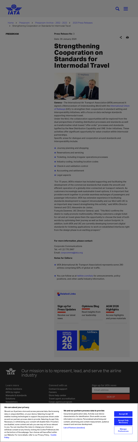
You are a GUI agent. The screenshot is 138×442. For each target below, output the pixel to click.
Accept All (123, 414)
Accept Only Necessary (123, 421)
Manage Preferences (123, 430)
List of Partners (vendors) (74, 428)
